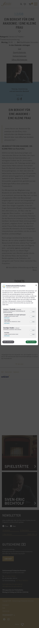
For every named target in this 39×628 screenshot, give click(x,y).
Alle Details (7, 317)
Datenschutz (16, 287)
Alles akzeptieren (31, 342)
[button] (31, 312)
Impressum (9, 287)
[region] (19, 323)
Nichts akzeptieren (8, 342)
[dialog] (19, 314)
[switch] (33, 311)
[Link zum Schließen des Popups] (36, 285)
